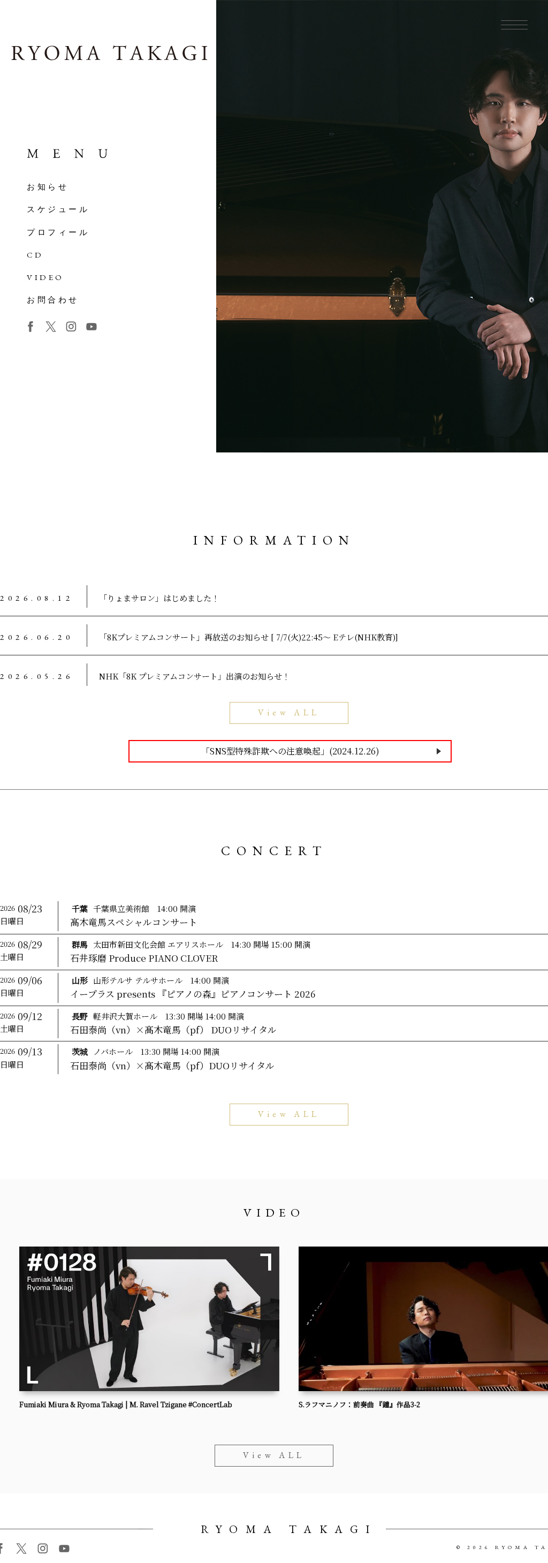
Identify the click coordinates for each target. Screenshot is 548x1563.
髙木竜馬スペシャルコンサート (133, 922)
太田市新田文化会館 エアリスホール (158, 944)
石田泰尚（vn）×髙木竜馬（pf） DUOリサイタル (173, 1029)
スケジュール (58, 209)
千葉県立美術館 (121, 908)
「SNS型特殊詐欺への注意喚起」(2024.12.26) (290, 751)
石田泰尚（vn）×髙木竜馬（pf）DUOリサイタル (172, 1065)
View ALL (288, 712)
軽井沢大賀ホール (125, 1016)
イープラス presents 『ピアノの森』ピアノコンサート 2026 (192, 993)
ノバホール (113, 1051)
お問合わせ (53, 299)
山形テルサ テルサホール (137, 980)
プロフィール (58, 232)
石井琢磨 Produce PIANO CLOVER (144, 958)
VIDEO (45, 277)
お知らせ (47, 186)
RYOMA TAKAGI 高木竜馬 (109, 55)
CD (35, 254)
